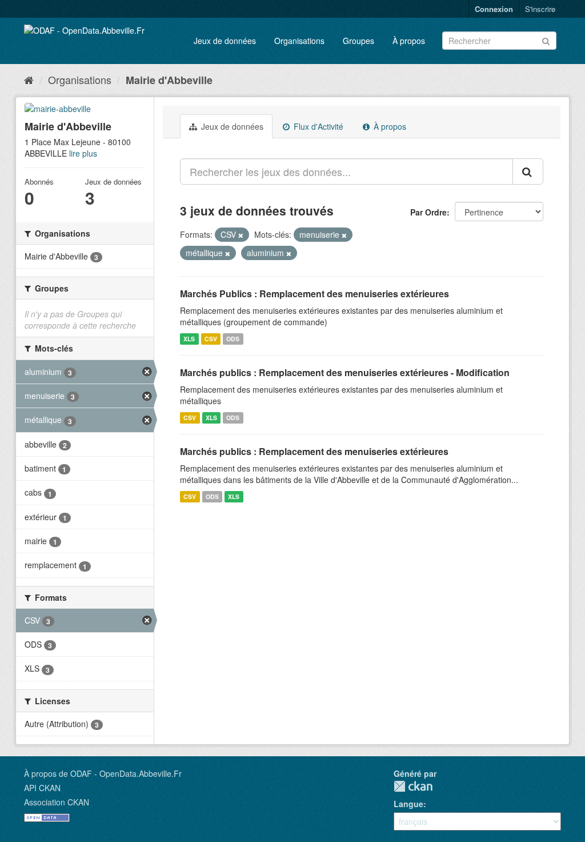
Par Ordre (428, 212)
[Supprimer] (240, 235)
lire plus (83, 153)
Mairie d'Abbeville (169, 80)
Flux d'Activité (317, 126)
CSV (211, 338)
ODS (232, 338)
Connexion (494, 8)
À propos (408, 40)
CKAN (413, 786)
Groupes (358, 40)
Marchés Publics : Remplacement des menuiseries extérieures (314, 293)
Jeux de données (225, 40)
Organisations (299, 40)
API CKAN (42, 787)
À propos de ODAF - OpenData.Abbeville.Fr (103, 773)
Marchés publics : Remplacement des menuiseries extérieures (314, 451)
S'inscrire (540, 8)
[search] (527, 171)
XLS (189, 338)
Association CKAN (56, 802)
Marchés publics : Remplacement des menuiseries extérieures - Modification (345, 372)
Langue (408, 803)
